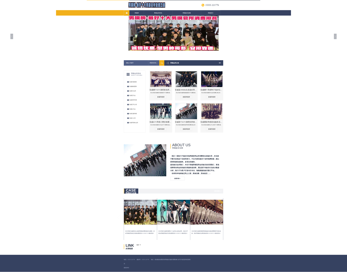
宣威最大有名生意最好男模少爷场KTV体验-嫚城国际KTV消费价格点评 (186, 90)
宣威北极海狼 (133, 113)
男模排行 (210, 13)
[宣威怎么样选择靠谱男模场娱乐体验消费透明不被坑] (173, 212)
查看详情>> (177, 178)
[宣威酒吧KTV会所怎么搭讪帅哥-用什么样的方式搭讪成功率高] (140, 212)
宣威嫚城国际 (133, 86)
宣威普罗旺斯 (133, 100)
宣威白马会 (132, 109)
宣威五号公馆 (133, 104)
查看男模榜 (160, 97)
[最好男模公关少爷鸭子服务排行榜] (146, 7)
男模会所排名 (158, 13)
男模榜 (137, 13)
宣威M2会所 (132, 91)
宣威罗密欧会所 (133, 122)
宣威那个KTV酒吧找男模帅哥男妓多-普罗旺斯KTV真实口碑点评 (186, 122)
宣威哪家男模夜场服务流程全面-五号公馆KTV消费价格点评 (211, 122)
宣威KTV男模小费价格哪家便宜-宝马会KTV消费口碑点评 (160, 122)
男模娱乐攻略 (187, 13)
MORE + (217, 191)
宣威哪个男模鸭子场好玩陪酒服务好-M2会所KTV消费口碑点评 (211, 90)
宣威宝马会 (132, 95)
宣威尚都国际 (133, 82)
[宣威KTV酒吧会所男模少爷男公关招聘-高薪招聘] (206, 212)
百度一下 (138, 245)
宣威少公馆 (132, 118)
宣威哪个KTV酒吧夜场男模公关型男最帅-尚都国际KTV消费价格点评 (160, 90)
